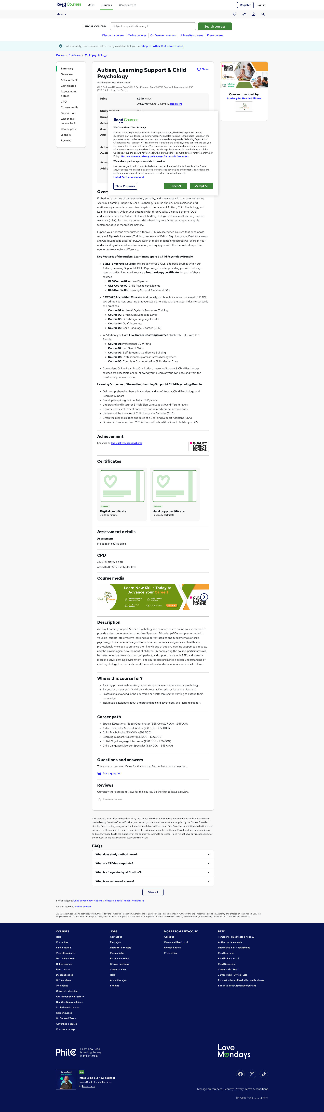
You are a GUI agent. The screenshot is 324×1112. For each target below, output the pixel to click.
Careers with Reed (228, 969)
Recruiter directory (120, 947)
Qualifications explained (69, 1002)
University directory (67, 991)
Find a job (115, 942)
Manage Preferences (209, 1089)
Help (58, 936)
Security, (229, 1089)
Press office (171, 953)
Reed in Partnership (229, 958)
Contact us (62, 942)
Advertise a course (66, 1023)
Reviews (66, 140)
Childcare (74, 55)
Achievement (69, 80)
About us (169, 936)
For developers (172, 947)
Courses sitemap (65, 1029)
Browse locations (119, 964)
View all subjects (65, 953)
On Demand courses (163, 35)
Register (245, 5)
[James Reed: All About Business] (66, 1079)
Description (68, 113)
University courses (191, 35)
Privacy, (240, 1089)
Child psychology (96, 55)
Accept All (201, 186)
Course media (69, 107)
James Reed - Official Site (232, 974)
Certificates (68, 86)
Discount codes (64, 974)
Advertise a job (118, 980)
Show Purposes (125, 186)
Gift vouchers (63, 980)
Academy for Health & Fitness (244, 98)
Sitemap (114, 985)
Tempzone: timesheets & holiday (236, 936)
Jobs (91, 5)
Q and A (66, 135)
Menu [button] (60, 14)
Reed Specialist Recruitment (234, 947)
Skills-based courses (67, 1007)
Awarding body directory (70, 996)
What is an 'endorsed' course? (115, 881)
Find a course (94, 26)
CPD (64, 101)
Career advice (127, 5)
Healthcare (138, 900)
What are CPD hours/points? (114, 863)
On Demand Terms (66, 1018)
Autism (98, 900)
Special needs (122, 900)
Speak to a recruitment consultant (237, 985)
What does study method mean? (116, 854)
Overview (67, 74)
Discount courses (113, 35)
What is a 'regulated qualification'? (118, 872)
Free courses (215, 35)
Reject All (176, 186)
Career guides (64, 1012)
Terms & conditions (256, 1089)
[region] (163, 153)
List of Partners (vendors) (128, 177)
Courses (106, 5)
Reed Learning (226, 953)
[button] (204, 597)
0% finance (62, 985)
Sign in (261, 5)
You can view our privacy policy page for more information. (155, 156)
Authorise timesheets (230, 942)
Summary (67, 68)
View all (153, 892)
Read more (176, 103)
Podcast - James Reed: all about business (241, 980)
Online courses (137, 35)
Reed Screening (227, 964)
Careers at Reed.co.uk (176, 942)
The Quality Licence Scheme (126, 442)
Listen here (88, 1085)
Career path (68, 129)
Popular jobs (117, 953)
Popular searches (119, 958)
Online (60, 55)
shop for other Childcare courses (162, 46)
